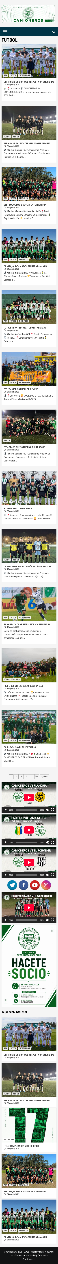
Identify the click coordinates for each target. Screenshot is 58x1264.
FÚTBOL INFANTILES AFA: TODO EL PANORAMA (25, 327)
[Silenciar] (47, 809)
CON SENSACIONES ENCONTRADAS (20, 747)
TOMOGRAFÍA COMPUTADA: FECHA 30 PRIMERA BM (27, 624)
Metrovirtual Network (42, 1251)
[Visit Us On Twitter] (12, 884)
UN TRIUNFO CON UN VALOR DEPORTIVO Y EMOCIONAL (29, 82)
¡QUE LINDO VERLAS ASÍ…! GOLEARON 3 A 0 (23, 686)
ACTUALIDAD (9, 1139)
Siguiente (44, 776)
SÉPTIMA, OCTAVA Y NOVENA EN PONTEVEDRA (25, 205)
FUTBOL (13, 75)
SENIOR (16, 137)
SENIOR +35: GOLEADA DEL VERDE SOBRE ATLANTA (27, 143)
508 (36, 776)
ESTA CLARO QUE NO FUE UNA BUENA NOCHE (24, 447)
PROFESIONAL (24, 75)
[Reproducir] (5, 809)
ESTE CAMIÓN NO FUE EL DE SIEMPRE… (21, 389)
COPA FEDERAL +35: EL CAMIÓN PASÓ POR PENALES (27, 566)
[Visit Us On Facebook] (23, 884)
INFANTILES (23, 321)
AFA (5, 75)
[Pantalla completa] (52, 809)
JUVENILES (23, 198)
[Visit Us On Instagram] (46, 884)
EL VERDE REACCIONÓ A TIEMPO (18, 508)
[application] (29, 797)
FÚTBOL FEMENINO (12, 679)
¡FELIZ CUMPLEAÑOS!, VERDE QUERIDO (21, 1146)
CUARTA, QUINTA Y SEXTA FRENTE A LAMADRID (25, 266)
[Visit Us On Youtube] (34, 884)
